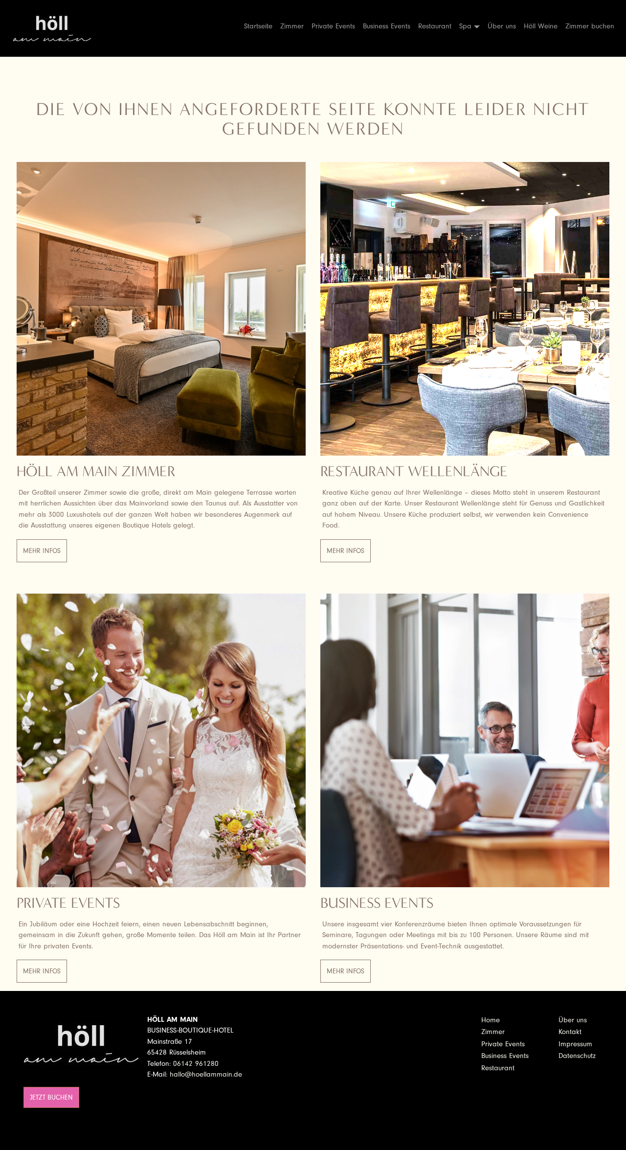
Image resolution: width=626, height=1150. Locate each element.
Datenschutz (577, 1056)
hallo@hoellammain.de (206, 1074)
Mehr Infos (42, 551)
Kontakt (570, 1032)
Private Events (333, 26)
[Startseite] (56, 28)
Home (490, 1020)
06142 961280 (196, 1063)
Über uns (502, 26)
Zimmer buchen (589, 26)
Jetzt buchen (51, 1097)
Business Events (386, 26)
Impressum (575, 1044)
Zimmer (292, 26)
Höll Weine (541, 26)
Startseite (258, 26)
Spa (465, 26)
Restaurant (434, 26)
